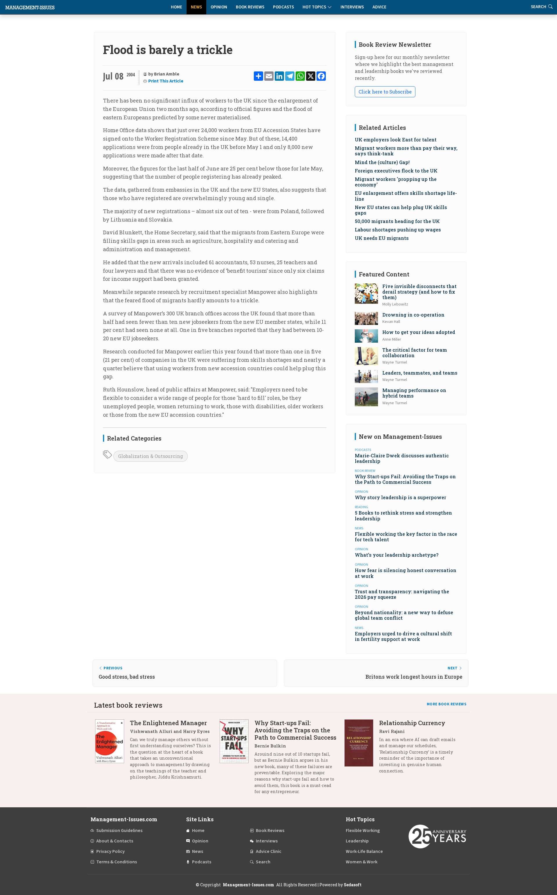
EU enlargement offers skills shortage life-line (406, 196)
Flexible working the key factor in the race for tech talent (406, 536)
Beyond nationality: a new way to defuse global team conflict (404, 615)
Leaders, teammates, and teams (419, 373)
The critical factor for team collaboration (414, 352)
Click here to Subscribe (385, 92)
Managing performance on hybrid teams (414, 393)
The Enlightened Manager (168, 723)
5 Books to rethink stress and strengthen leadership (403, 515)
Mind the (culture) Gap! (382, 162)
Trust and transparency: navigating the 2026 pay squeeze (402, 594)
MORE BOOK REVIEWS (447, 704)
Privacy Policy (110, 851)
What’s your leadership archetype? (396, 555)
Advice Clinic (268, 851)
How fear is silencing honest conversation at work (405, 573)
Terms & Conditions (116, 862)
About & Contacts (114, 841)
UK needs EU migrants (382, 238)
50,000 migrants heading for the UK (397, 221)
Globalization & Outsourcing (150, 456)
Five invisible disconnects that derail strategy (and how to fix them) (419, 291)
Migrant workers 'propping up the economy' (396, 182)
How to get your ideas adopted (418, 332)
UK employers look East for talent (396, 139)
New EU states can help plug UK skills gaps (401, 210)
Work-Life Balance (364, 851)
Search (263, 862)
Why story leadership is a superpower (400, 497)
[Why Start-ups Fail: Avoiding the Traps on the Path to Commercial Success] (237, 759)
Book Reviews (250, 7)
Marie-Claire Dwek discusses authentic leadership (402, 458)
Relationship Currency (412, 723)
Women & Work (361, 862)
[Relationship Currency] (361, 749)
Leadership (357, 841)
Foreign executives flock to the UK (396, 171)
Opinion (219, 7)
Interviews (352, 7)
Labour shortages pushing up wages (398, 230)
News (196, 7)
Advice (379, 7)
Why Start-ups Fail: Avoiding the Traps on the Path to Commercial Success (405, 479)
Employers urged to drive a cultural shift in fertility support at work (403, 636)
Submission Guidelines (119, 830)
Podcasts (283, 7)
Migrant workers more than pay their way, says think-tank (406, 151)
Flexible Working (363, 830)
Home (176, 7)
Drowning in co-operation (413, 315)
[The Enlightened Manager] (112, 752)
